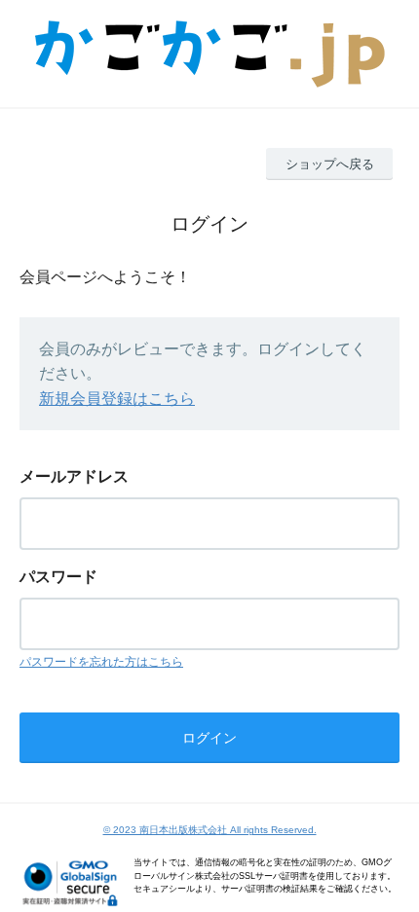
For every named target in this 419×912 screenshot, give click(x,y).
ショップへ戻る (330, 164)
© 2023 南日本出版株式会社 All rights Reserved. (210, 829)
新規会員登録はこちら (117, 398)
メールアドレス (74, 476)
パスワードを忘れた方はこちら (101, 662)
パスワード (58, 576)
